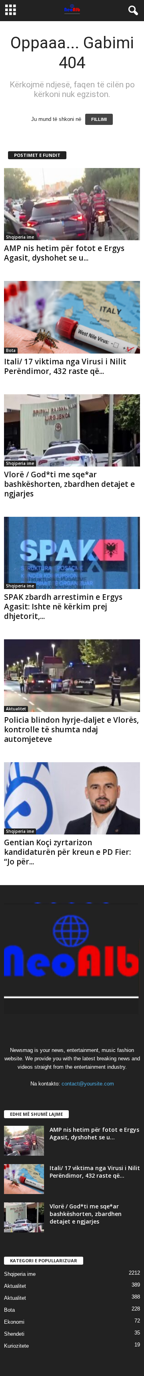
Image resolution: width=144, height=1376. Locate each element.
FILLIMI (99, 119)
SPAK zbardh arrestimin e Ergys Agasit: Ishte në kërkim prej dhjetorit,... (63, 606)
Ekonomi (14, 1322)
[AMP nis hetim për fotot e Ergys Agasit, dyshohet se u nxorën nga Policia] (72, 204)
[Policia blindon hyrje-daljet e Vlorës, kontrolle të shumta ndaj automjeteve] (72, 675)
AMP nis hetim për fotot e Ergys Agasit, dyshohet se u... (64, 253)
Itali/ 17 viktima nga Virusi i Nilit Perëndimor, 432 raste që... (65, 366)
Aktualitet (16, 709)
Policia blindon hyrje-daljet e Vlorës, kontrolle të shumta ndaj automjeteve (71, 729)
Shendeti (14, 1334)
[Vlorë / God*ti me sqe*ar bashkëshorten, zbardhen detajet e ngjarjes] (72, 430)
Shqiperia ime (20, 237)
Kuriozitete (16, 1346)
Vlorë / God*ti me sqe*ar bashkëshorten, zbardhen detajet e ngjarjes (69, 484)
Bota (11, 350)
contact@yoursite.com (88, 1084)
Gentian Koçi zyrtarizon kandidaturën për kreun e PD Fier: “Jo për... (67, 852)
